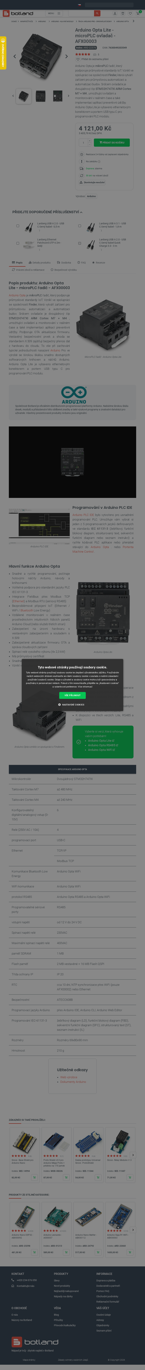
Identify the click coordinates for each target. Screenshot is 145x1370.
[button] (72, 704)
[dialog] (72, 685)
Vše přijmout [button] (73, 695)
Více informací (85, 686)
